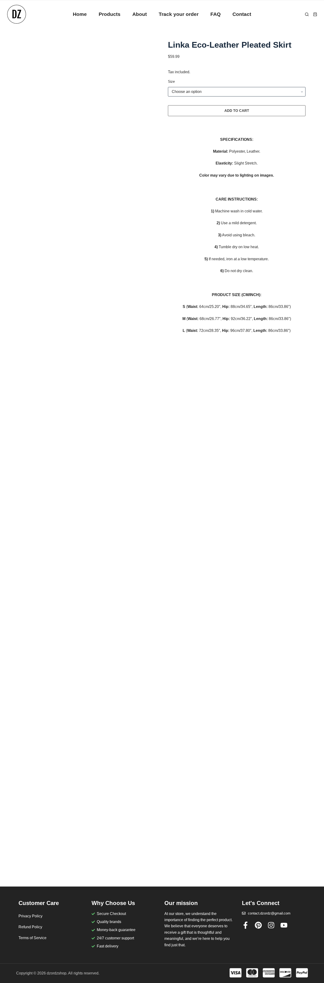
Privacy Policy (30, 916)
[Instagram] (271, 925)
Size (171, 81)
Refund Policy (30, 927)
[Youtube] (283, 925)
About (139, 14)
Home (80, 14)
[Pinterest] (258, 925)
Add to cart (236, 111)
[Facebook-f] (245, 925)
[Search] (307, 14)
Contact (241, 14)
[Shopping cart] (315, 14)
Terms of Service (32, 938)
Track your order (179, 14)
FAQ (215, 14)
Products (109, 14)
